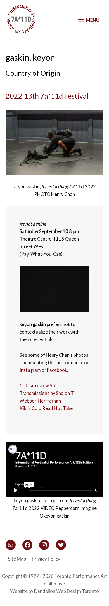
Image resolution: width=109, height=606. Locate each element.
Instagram (30, 370)
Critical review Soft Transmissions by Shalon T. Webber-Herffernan (47, 393)
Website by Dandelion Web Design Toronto (54, 591)
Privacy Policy (46, 558)
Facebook (57, 370)
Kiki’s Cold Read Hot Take (46, 408)
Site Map (17, 558)
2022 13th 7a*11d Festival (47, 96)
